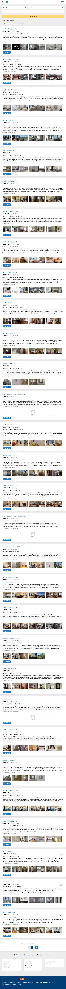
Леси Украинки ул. (8, 851)
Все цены (15, 174)
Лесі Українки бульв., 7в (9, 29)
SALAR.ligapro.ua (14, 863)
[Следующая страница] (36, 947)
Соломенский (7, 962)
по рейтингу (21, 23)
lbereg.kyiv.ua (14, 680)
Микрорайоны (28, 955)
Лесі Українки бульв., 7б (9, 821)
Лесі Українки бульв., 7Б (9, 425)
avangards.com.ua (15, 559)
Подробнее (7, 52)
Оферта (19, 982)
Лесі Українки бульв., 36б (10, 790)
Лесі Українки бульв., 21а (10, 577)
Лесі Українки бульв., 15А (10, 211)
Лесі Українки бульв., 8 (9, 363)
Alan (12, 162)
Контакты (4, 982)
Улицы (39, 955)
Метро (48, 955)
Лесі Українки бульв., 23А (10, 485)
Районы (17, 955)
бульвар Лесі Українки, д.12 (10, 668)
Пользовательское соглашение (9, 984)
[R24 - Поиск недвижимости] (5, 2)
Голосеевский (7, 965)
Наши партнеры (12, 982)
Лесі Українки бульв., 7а (9, 120)
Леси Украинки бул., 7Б (9, 150)
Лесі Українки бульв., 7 (9, 303)
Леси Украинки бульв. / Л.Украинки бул (14, 394)
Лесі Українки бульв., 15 (9, 242)
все (9, 23)
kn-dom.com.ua (14, 406)
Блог (20, 984)
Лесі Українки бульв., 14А (10, 181)
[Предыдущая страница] (29, 947)
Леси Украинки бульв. (9, 882)
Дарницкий (28, 962)
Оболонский (28, 963)
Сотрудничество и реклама (46, 982)
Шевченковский (51, 962)
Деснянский (7, 967)
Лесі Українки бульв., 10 (9, 333)
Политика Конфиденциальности (30, 982)
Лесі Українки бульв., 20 (9, 455)
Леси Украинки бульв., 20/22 (11, 547)
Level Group (13, 41)
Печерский (49, 963)
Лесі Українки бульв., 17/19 (10, 638)
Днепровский (28, 965)
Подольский (28, 967)
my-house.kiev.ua (17, 162)
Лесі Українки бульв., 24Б (10, 59)
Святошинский (7, 963)
